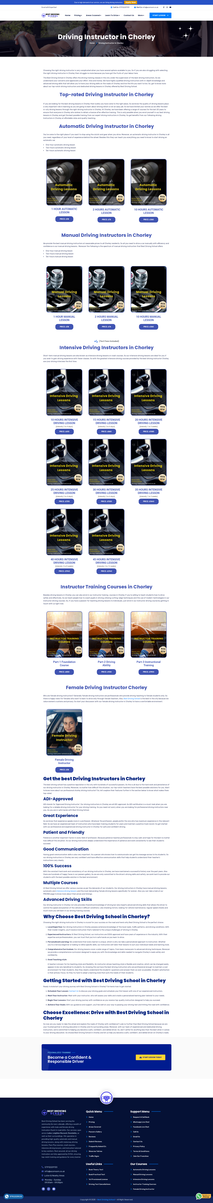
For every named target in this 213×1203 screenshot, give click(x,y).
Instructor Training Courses (144, 1184)
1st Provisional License (98, 1179)
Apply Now (130, 2)
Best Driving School (132, 699)
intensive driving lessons (66, 891)
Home (92, 43)
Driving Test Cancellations (99, 1184)
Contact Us (73, 991)
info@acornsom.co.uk (150, 7)
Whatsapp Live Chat (141, 1122)
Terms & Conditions (141, 1151)
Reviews (92, 1137)
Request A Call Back (141, 1117)
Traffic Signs (94, 1156)
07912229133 (124, 7)
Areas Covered (95, 1127)
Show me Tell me (95, 1151)
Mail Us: (139, 7)
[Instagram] (48, 1189)
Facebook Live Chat (141, 1127)
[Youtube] (54, 1189)
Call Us (136, 1132)
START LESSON (159, 15)
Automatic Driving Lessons (144, 1170)
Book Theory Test (96, 1170)
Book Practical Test (97, 1174)
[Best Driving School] (50, 15)
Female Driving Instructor (143, 1189)
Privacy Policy (139, 1146)
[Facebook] (43, 1189)
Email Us (136, 1137)
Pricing (92, 1122)
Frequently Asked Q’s (97, 1146)
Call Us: (116, 7)
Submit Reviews (95, 1142)
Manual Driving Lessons (142, 1174)
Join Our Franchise (141, 1156)
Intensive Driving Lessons (143, 1179)
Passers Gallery (95, 1132)
